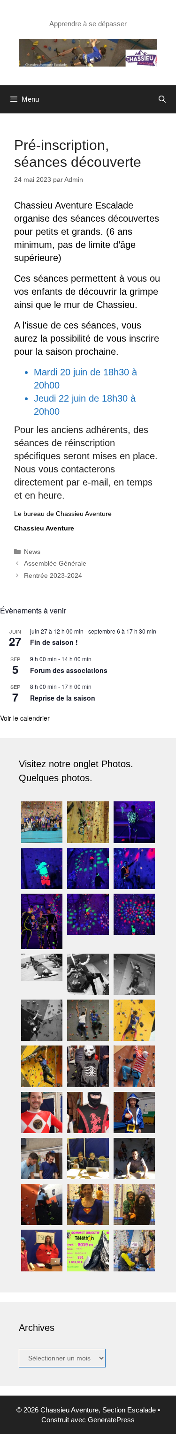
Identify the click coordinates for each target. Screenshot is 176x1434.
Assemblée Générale (55, 563)
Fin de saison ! (54, 642)
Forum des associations (68, 670)
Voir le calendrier (25, 718)
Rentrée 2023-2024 (53, 575)
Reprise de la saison (62, 697)
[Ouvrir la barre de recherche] (162, 99)
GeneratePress (111, 1420)
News (32, 551)
